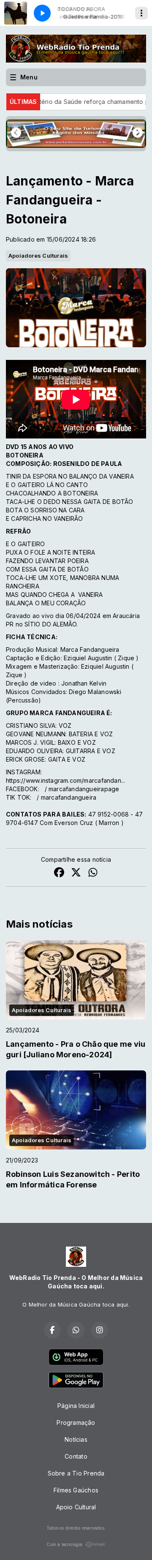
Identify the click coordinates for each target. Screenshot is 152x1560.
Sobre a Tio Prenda (76, 1473)
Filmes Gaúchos (76, 1490)
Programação (76, 1422)
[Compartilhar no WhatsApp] (93, 873)
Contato (76, 1456)
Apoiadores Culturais (38, 255)
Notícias (76, 1439)
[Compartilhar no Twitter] (76, 873)
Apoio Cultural (76, 1507)
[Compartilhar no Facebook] (59, 873)
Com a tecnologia (64, 1544)
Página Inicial (76, 1405)
